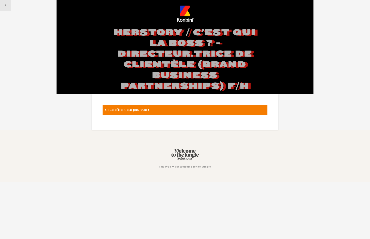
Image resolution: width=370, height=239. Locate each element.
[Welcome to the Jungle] (185, 158)
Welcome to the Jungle (195, 166)
